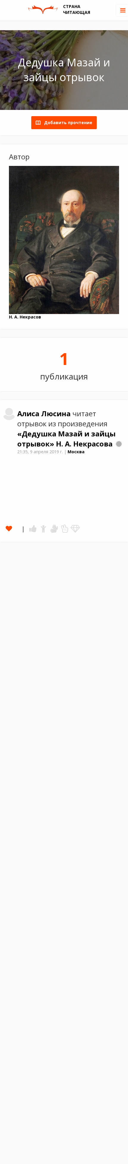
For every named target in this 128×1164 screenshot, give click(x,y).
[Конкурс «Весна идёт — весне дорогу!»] (118, 444)
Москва (76, 451)
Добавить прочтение (66, 122)
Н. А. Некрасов (25, 317)
